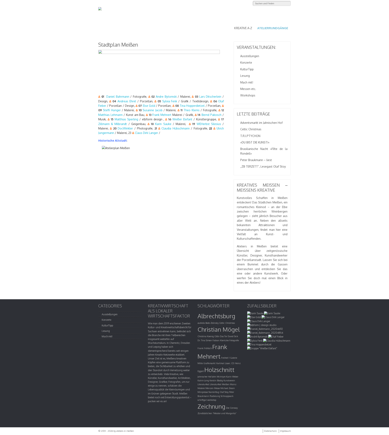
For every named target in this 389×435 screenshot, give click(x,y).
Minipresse (203, 392)
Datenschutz (270, 431)
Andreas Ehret (127, 101)
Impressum (285, 431)
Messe (217, 388)
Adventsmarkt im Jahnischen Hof (261, 122)
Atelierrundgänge (272, 28)
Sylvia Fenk (169, 101)
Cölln (216, 336)
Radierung (215, 396)
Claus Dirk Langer (146, 133)
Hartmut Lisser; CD (225, 363)
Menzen (209, 388)
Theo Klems (191, 110)
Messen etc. (248, 89)
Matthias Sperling (126, 119)
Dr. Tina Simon (205, 340)
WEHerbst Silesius (209, 124)
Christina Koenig (206, 336)
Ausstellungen (249, 56)
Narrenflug (213, 392)
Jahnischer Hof (204, 376)
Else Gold (149, 105)
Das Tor (223, 336)
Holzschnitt (219, 369)
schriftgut (202, 400)
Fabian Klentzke (221, 340)
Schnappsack (227, 396)
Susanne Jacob (152, 110)
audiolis (201, 323)
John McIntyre (218, 376)
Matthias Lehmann (110, 114)
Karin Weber (232, 376)
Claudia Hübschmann (175, 128)
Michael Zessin (227, 388)
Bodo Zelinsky (212, 323)
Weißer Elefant (182, 119)
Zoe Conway (232, 407)
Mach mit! (246, 82)
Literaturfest (203, 384)
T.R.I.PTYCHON (250, 136)
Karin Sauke (163, 124)
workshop (211, 400)
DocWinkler (125, 128)
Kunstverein (229, 380)
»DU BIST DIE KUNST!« (254, 142)
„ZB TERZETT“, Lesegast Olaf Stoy (263, 166)
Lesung (245, 75)
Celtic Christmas (250, 129)
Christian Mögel (219, 329)
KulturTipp (247, 69)
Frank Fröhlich (205, 348)
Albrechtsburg (216, 316)
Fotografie (234, 340)
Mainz (233, 384)
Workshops (247, 95)
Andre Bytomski (166, 96)
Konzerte (246, 62)
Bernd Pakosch (211, 114)
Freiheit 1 (225, 357)
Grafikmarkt (209, 363)
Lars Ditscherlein (210, 96)
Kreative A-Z (243, 28)
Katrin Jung (203, 380)
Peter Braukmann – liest (256, 160)
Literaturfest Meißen (219, 384)
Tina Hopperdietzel (192, 105)
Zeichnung (211, 406)
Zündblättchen (205, 413)
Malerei (201, 388)
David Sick (233, 336)
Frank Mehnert (161, 114)
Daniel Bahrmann (117, 96)
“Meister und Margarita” (224, 413)
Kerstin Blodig (216, 380)
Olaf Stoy (224, 392)
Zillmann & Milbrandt (112, 124)
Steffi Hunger (112, 110)
